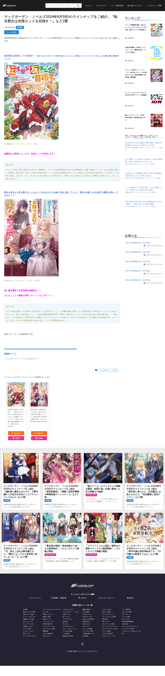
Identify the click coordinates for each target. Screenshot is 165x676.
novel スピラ (86, 624)
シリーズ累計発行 (117, 5)
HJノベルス (86, 626)
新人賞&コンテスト (135, 5)
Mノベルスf (66, 616)
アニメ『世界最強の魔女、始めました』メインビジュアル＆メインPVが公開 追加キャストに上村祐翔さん (136, 27)
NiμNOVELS (86, 621)
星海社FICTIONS (68, 636)
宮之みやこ (9, 280)
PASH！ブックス (48, 614)
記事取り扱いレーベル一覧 (82, 605)
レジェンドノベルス (49, 626)
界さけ (37, 280)
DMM (17, 438)
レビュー (89, 5)
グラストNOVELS (107, 633)
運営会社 (130, 598)
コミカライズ (101, 5)
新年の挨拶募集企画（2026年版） (138, 243)
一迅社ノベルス (27, 626)
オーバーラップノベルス (109, 626)
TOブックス (46, 636)
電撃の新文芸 (86, 609)
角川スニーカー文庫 (29, 612)
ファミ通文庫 (126, 609)
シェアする (12, 32)
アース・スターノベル (69, 628)
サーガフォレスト (68, 626)
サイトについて (35, 598)
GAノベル (66, 624)
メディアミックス (91, 495)
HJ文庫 (25, 609)
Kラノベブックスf (28, 624)
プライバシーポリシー (106, 598)
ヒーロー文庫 (126, 616)
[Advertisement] (143, 222)
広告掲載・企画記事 (58, 598)
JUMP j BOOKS (47, 624)
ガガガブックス (87, 614)
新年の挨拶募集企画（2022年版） (138, 280)
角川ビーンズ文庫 (28, 614)
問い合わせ (82, 598)
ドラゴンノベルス (28, 631)
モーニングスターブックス (130, 626)
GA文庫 (65, 621)
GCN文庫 (85, 636)
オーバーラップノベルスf (109, 628)
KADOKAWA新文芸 (128, 621)
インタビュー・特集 (153, 5)
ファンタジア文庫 (87, 631)
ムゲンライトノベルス (109, 636)
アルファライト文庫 (49, 628)
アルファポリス (107, 609)
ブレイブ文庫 (106, 631)
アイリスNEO (27, 628)
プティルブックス (107, 614)
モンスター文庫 (126, 612)
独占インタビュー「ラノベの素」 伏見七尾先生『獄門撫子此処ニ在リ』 (135, 117)
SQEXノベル (46, 619)
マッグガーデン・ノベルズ (108, 370)
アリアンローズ (67, 619)
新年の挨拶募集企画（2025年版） (138, 252)
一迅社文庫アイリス (88, 633)
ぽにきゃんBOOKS (88, 619)
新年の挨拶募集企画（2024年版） (138, 261)
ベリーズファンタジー (29, 636)
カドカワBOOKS (48, 633)
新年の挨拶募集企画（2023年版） (138, 271)
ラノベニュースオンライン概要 (82, 594)
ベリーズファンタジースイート (52, 609)
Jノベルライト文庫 (127, 628)
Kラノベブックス (28, 621)
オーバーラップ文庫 (108, 624)
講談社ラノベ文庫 (28, 619)
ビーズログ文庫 (67, 631)
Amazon (17, 433)
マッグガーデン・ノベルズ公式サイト (21, 359)
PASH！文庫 (46, 616)
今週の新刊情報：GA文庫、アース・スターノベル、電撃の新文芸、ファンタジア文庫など (136, 50)
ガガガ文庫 (85, 612)
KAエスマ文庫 (106, 612)
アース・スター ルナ (29, 616)
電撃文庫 (45, 631)
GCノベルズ (125, 619)
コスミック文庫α (87, 628)
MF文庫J (105, 619)
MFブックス (106, 621)
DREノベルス (67, 614)
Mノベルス (125, 614)
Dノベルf (45, 612)
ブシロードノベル (48, 621)
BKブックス (26, 633)
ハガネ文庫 (66, 633)
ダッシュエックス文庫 (109, 616)
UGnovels (125, 624)
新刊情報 (20, 27)
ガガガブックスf (87, 616)
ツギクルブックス (68, 609)
